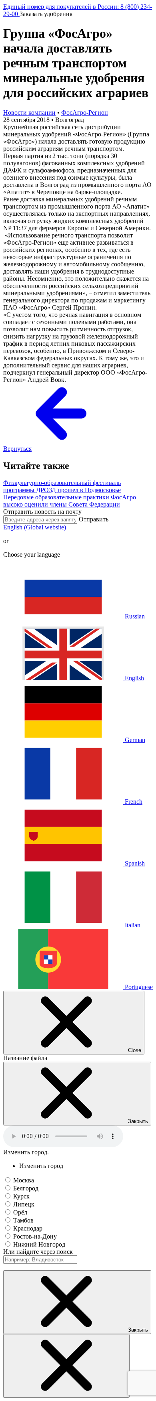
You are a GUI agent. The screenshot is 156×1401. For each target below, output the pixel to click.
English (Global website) (34, 527)
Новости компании (29, 112)
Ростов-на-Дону (35, 1236)
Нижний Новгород (39, 1244)
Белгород (25, 1188)
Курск (21, 1196)
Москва (23, 1180)
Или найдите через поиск (38, 1251)
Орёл (20, 1212)
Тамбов (23, 1220)
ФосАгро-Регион (84, 112)
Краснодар (27, 1228)
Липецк (23, 1204)
